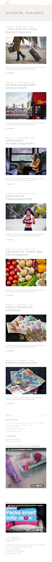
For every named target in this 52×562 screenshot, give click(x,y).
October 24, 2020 (10, 305)
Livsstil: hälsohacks (21, 305)
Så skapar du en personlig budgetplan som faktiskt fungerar (25, 423)
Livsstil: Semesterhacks (20, 27)
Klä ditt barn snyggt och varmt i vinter (19, 425)
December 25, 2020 (10, 193)
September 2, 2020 (10, 360)
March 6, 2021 (9, 27)
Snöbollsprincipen (22, 362)
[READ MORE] (11, 73)
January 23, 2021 (10, 138)
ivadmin (31, 27)
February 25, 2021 (10, 82)
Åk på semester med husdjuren (15, 429)
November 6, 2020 (10, 249)
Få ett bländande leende (14, 431)
